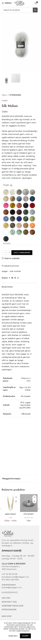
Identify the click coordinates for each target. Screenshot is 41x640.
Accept (25, 636)
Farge (6, 185)
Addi (10, 517)
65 (6, 232)
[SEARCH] (35, 10)
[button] (38, 508)
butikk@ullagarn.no (12, 587)
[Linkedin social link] (18, 277)
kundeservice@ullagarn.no (15, 577)
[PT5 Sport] (29, 503)
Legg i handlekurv (22, 252)
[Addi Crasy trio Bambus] (10, 503)
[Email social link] (12, 277)
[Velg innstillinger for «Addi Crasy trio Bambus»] (16, 501)
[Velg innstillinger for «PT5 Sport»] (34, 501)
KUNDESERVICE (10, 592)
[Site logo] (19, 3)
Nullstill (6, 243)
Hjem (4, 95)
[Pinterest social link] (15, 277)
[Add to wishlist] (16, 497)
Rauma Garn (28, 517)
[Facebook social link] (9, 277)
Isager (5, 100)
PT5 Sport (29, 514)
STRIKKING (15, 95)
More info (13, 636)
